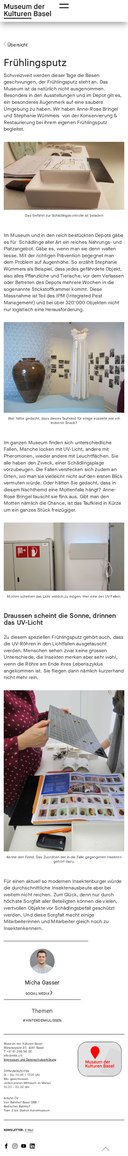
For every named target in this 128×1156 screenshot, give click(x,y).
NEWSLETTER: (18, 1130)
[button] (64, 5)
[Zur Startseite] (27, 11)
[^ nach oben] (105, 1149)
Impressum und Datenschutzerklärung (30, 1060)
